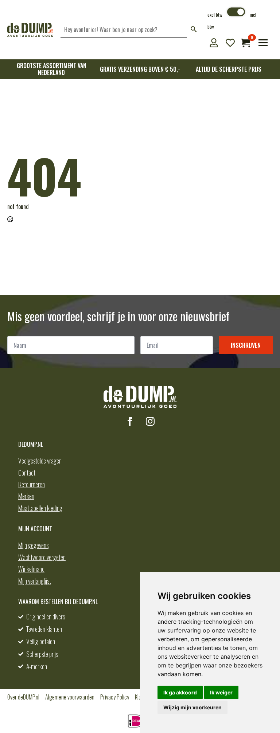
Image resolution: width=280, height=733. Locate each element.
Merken (26, 496)
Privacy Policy (114, 697)
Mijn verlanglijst (34, 581)
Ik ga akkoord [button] (180, 692)
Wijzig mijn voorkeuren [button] (192, 707)
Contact (26, 472)
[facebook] (130, 421)
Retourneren (31, 484)
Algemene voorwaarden (69, 697)
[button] (193, 29)
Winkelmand (31, 569)
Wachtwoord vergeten (42, 557)
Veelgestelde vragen (40, 460)
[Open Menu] (263, 42)
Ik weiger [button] (221, 692)
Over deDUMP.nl (23, 697)
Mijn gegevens (33, 545)
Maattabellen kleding (40, 508)
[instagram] (150, 421)
